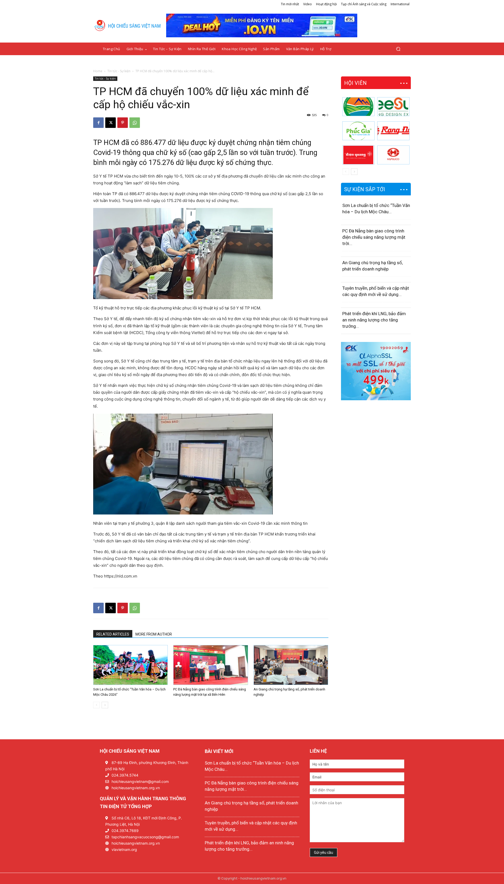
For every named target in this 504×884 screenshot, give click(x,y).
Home (97, 71)
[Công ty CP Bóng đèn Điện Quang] (358, 155)
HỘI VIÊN (355, 83)
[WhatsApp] (134, 122)
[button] (398, 49)
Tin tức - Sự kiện (118, 71)
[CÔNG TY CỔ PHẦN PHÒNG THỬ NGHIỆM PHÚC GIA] (358, 131)
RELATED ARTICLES (112, 634)
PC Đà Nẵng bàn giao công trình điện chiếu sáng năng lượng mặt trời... (373, 237)
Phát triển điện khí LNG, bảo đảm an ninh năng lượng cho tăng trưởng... (374, 320)
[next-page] (105, 705)
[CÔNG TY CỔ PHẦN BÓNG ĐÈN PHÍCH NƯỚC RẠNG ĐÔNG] (393, 131)
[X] (110, 122)
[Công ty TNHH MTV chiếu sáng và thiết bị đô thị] (393, 155)
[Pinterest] (122, 122)
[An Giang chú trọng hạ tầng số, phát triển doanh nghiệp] (291, 665)
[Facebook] (98, 122)
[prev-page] (96, 705)
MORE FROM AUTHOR (153, 634)
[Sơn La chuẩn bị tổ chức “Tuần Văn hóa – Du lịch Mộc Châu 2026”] (130, 665)
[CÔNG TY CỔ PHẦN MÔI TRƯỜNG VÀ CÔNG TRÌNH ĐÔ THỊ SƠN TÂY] (358, 106)
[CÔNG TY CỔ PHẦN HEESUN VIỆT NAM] (393, 106)
